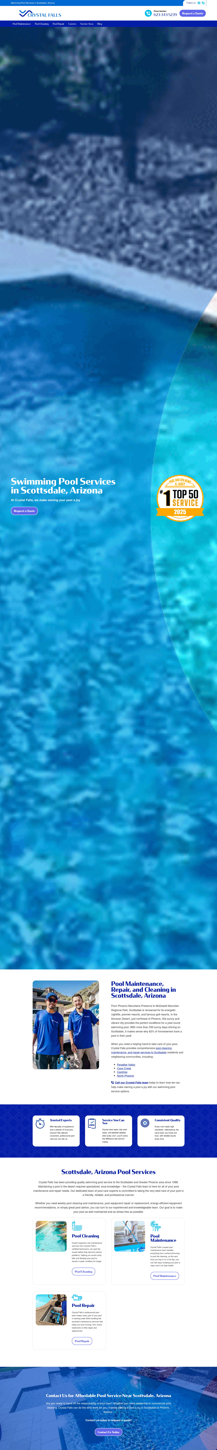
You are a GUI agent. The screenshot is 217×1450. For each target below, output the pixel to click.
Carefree (122, 1072)
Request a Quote (192, 13)
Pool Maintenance (22, 23)
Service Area (86, 23)
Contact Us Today (110, 1433)
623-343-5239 (203, 3)
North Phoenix (125, 1075)
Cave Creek (124, 1068)
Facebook (199, 3)
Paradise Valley (126, 1064)
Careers (72, 23)
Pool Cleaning (42, 23)
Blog (99, 23)
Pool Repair (58, 23)
